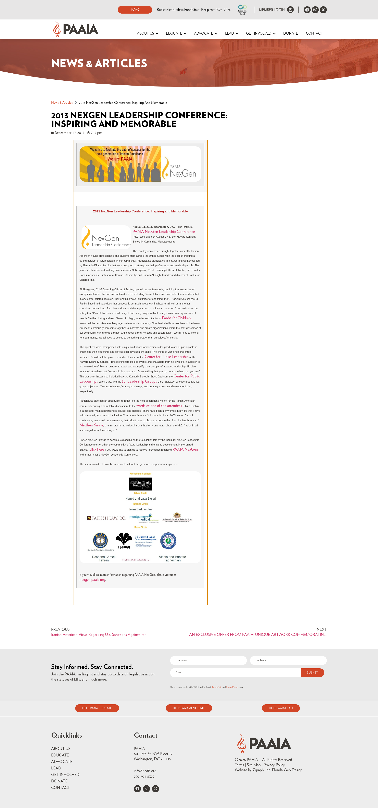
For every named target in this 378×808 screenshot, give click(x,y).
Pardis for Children (176, 318)
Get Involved (258, 33)
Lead (229, 33)
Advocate (203, 33)
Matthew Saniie (91, 425)
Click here (96, 449)
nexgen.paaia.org (92, 580)
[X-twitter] (323, 9)
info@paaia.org (145, 771)
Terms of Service (232, 687)
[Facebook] (307, 9)
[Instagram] (315, 9)
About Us (145, 33)
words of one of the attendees (159, 406)
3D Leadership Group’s (139, 381)
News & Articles (62, 102)
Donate (290, 33)
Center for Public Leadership (167, 357)
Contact (314, 33)
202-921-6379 (144, 777)
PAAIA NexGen (185, 449)
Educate (174, 33)
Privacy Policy (217, 687)
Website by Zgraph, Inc (252, 770)
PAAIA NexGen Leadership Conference (164, 232)
